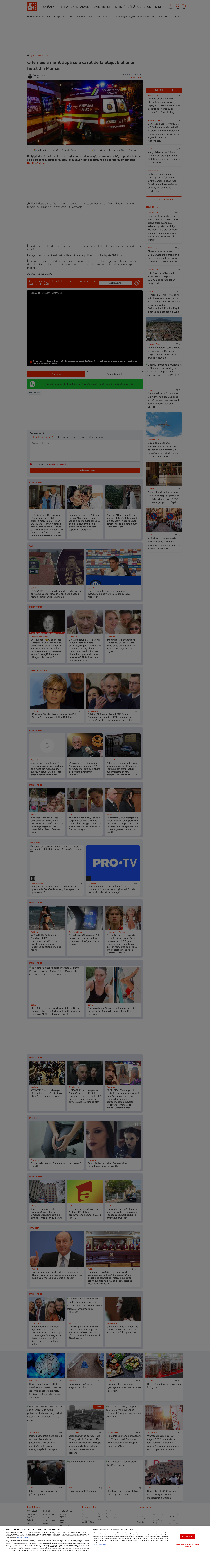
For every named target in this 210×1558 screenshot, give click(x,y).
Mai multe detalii (22, 1537)
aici (38, 1547)
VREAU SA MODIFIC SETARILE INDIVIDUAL (187, 1545)
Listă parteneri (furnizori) (101, 1544)
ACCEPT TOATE (188, 1536)
